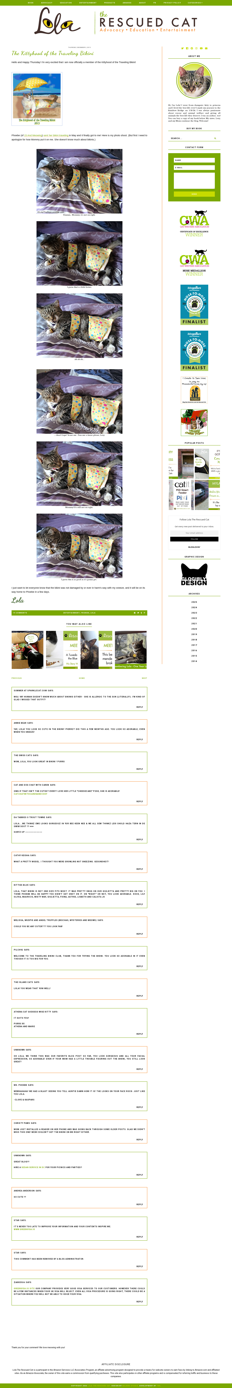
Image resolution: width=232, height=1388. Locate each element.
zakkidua (19, 1282)
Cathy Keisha (21, 855)
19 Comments (20, 613)
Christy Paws (22, 1123)
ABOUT (142, 3)
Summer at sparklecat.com (30, 690)
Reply (140, 707)
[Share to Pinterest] (144, 613)
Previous (17, 678)
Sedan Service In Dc (33, 1167)
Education (66, 3)
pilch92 (18, 950)
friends (85, 613)
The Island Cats (23, 982)
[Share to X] (138, 613)
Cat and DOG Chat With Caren (31, 785)
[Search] (215, 138)
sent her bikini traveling (56, 135)
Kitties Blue (21, 885)
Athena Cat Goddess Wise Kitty (32, 1012)
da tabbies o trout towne (29, 817)
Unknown (19, 1050)
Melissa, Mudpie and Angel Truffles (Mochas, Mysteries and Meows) (55, 920)
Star (16, 1220)
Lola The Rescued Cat (99, 1386)
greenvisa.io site (24, 1288)
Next (144, 678)
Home (82, 678)
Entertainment (88, 3)
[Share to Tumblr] (141, 613)
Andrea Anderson (24, 1191)
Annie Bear (20, 723)
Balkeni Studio (130, 1386)
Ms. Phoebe (20, 1085)
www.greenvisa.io (24, 1229)
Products (109, 3)
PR (154, 3)
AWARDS (127, 3)
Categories (194, 3)
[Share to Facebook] (134, 613)
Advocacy (46, 3)
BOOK (31, 3)
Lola (93, 613)
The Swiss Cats (23, 755)
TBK (158, 1386)
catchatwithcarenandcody (30, 794)
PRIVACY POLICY (172, 3)
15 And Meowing (33, 135)
